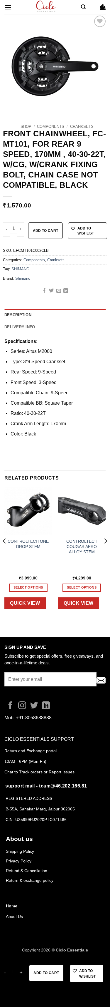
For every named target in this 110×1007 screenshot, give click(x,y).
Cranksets (82, 126)
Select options (28, 587)
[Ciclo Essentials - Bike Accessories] (46, 7)
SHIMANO (20, 269)
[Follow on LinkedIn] (46, 706)
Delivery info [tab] (19, 327)
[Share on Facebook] (44, 291)
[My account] (93, 7)
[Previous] (4, 553)
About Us (14, 916)
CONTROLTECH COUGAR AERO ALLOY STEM (81, 546)
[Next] (105, 553)
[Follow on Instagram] (22, 706)
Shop (26, 126)
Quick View (25, 603)
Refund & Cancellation (27, 870)
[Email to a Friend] (58, 291)
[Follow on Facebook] (10, 706)
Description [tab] (17, 315)
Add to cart (45, 231)
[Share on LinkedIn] (65, 291)
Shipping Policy (20, 851)
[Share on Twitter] (51, 291)
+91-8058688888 (34, 717)
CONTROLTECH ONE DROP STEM (28, 544)
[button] (7, 7)
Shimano (22, 278)
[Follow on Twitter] (34, 706)
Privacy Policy (18, 861)
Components (50, 126)
